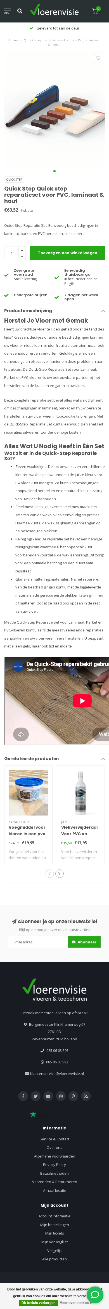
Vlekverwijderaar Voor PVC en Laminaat (79, 834)
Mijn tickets (54, 1233)
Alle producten (54, 1259)
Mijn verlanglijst (54, 1241)
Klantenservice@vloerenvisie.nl (57, 1073)
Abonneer (86, 942)
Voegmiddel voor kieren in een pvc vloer (27, 834)
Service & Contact (54, 1139)
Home (14, 40)
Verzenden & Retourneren (54, 1181)
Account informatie (54, 1216)
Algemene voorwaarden (54, 1156)
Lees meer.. (74, 233)
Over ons (54, 1147)
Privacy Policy (54, 1164)
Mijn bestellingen (54, 1224)
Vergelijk (54, 1250)
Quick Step (14, 180)
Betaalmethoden (54, 1173)
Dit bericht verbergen (38, 1303)
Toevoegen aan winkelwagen (67, 252)
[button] (54, 171)
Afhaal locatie (54, 1190)
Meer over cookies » (76, 1303)
